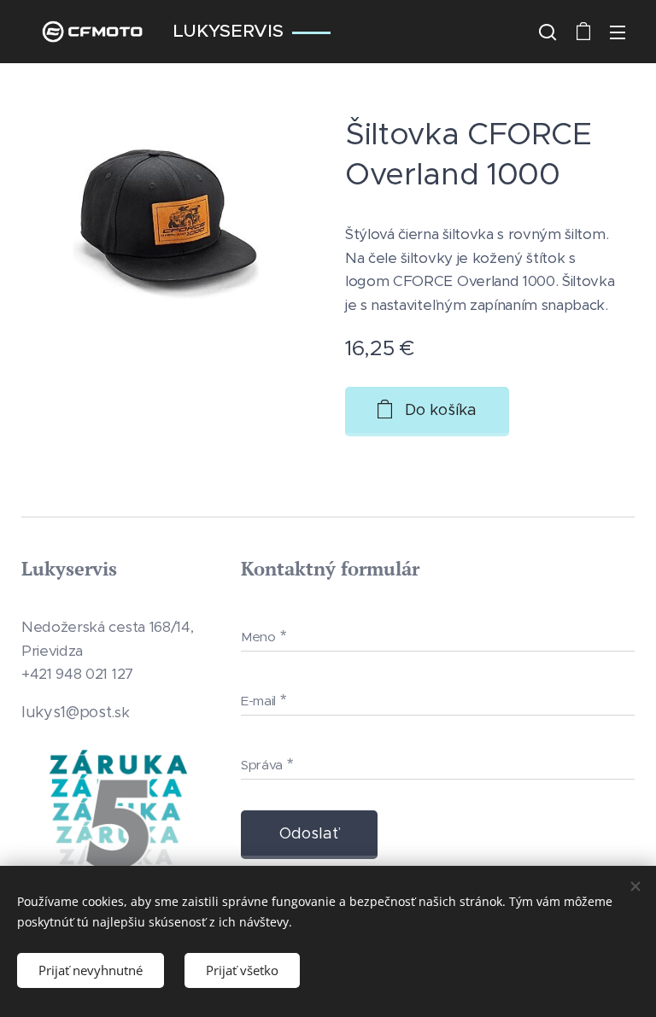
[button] (547, 31)
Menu (617, 32)
